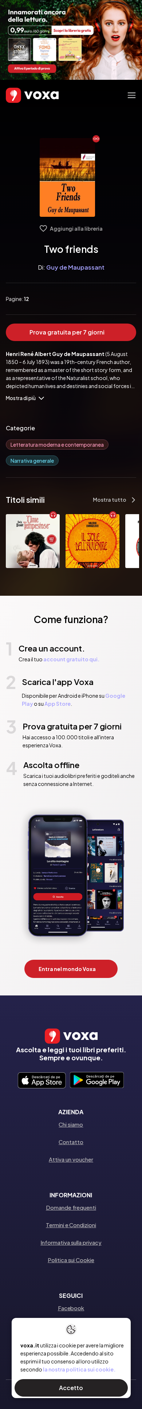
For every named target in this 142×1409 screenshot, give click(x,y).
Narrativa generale (32, 460)
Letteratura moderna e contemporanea (57, 444)
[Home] (22, 95)
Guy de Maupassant (75, 267)
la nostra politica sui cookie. (79, 1369)
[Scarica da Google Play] (97, 1080)
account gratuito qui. (71, 659)
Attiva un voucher (71, 1159)
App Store (57, 703)
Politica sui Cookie (71, 1259)
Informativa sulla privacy (70, 1242)
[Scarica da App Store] (41, 1080)
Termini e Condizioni (71, 1224)
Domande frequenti (71, 1207)
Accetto (71, 1388)
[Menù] (131, 95)
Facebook (71, 1307)
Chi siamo (71, 1124)
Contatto (71, 1141)
